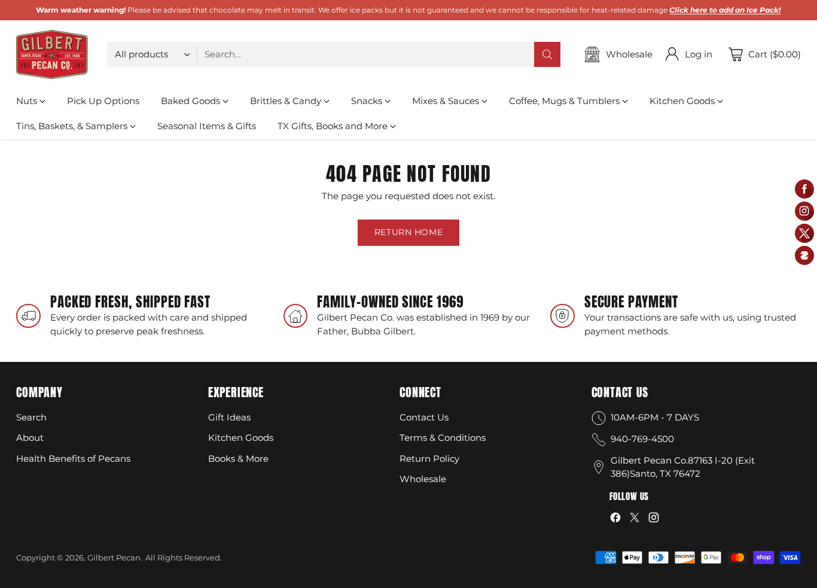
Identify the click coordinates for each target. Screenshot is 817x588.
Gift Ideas (229, 417)
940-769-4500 (642, 438)
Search (31, 417)
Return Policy (429, 458)
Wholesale (423, 479)
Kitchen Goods (240, 437)
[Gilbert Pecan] (52, 54)
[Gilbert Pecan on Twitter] (634, 519)
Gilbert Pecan (114, 557)
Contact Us (424, 417)
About (30, 437)
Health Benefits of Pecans (73, 458)
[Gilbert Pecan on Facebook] (615, 519)
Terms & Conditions (443, 437)
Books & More (238, 458)
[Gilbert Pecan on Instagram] (654, 519)
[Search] (547, 54)
